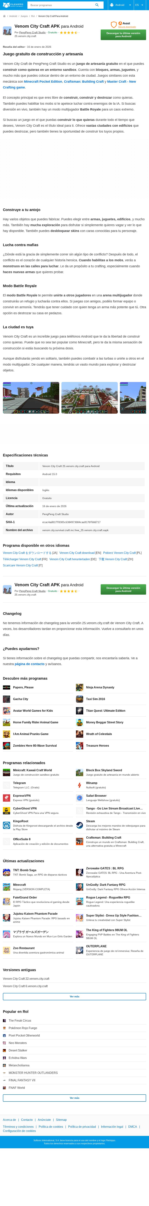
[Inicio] (4, 16)
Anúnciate (44, 1119)
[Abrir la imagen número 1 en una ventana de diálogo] (89, 398)
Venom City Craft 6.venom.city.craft (25, 986)
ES (137, 4)
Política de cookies (51, 1126)
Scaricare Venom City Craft (20, 565)
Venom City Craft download (77, 552)
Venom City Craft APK (49, 26)
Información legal (112, 1126)
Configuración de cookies (19, 1130)
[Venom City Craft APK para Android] (7, 30)
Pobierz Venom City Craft (119, 552)
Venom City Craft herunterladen (69, 559)
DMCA (132, 1126)
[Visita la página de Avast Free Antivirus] (123, 24)
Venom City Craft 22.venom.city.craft (26, 978)
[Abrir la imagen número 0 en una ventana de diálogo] (31, 398)
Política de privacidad (82, 1126)
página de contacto (30, 664)
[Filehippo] (13, 5)
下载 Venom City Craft (112, 559)
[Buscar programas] (97, 5)
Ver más (74, 996)
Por (30, 32)
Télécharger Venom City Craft (22, 559)
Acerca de (9, 1119)
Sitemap (61, 1119)
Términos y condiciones (18, 1126)
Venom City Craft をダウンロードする (27, 552)
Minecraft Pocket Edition (43, 81)
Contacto (27, 1119)
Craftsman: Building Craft (84, 81)
